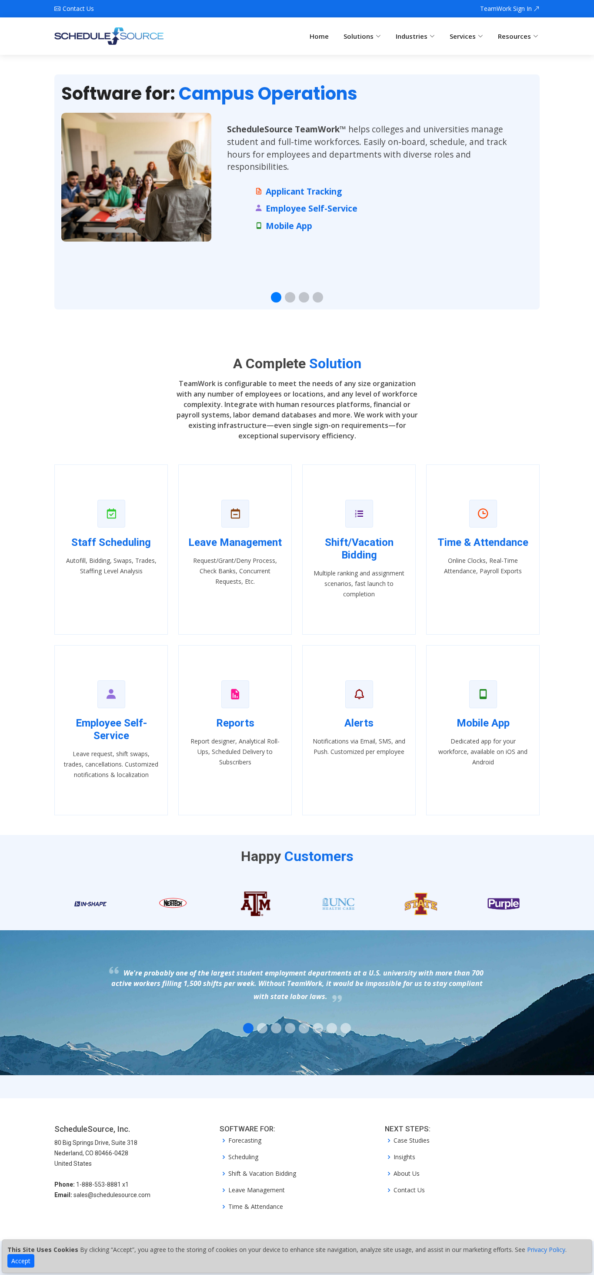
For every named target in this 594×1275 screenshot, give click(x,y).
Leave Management (256, 1190)
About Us (407, 1174)
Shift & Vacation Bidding (262, 1174)
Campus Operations (268, 93)
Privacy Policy (546, 1249)
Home (319, 36)
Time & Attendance (255, 1207)
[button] (276, 297)
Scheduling (243, 1157)
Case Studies (412, 1140)
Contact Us (409, 1190)
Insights (404, 1157)
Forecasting (244, 1140)
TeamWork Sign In (507, 9)
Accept (20, 1261)
